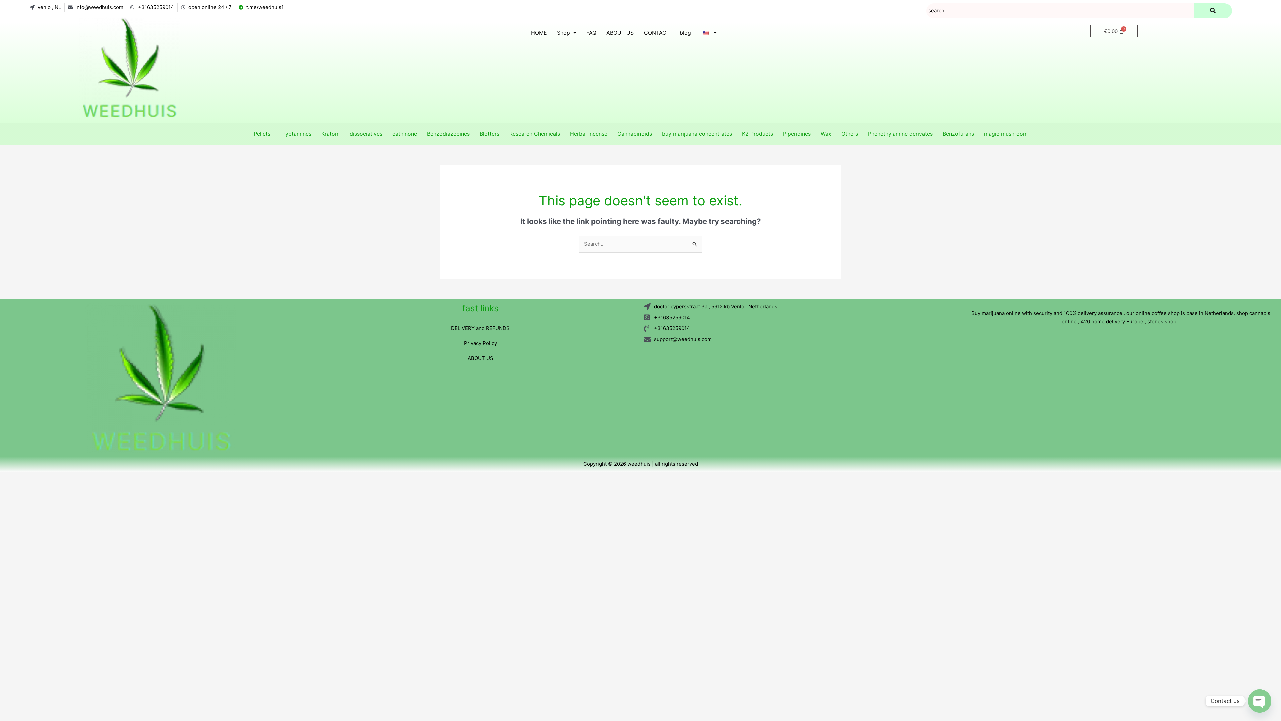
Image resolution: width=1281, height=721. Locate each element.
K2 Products (757, 133)
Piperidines (797, 133)
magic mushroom (1006, 133)
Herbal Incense (588, 133)
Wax (826, 133)
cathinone (404, 133)
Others (849, 133)
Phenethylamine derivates (900, 133)
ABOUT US (620, 32)
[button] (566, 32)
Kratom (330, 133)
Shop (563, 32)
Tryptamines (295, 133)
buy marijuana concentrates (697, 133)
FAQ (591, 32)
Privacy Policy (480, 343)
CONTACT (657, 32)
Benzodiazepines (448, 133)
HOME (539, 32)
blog (685, 32)
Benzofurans (958, 133)
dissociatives (366, 133)
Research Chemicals (534, 133)
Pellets (262, 133)
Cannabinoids (634, 133)
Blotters (489, 133)
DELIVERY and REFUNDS (480, 328)
